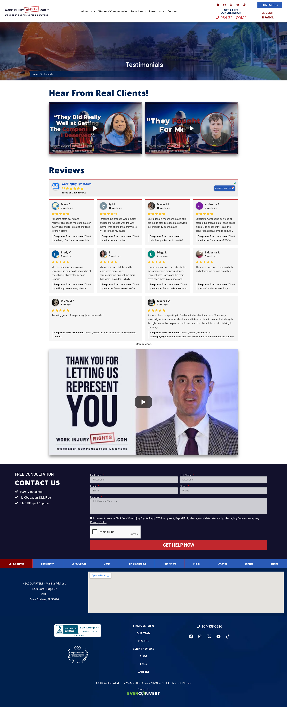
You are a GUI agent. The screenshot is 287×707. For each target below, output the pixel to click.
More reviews (143, 344)
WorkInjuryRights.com (77, 183)
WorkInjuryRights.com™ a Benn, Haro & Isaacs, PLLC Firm (132, 683)
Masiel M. (163, 204)
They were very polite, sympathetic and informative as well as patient (215, 269)
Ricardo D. (164, 300)
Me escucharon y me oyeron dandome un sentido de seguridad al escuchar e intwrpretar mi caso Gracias (71, 273)
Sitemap (187, 683)
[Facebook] (217, 4)
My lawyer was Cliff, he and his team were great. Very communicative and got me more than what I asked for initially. (117, 273)
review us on (223, 188)
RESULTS (143, 641)
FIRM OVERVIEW (143, 626)
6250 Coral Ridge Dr (44, 589)
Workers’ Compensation (113, 11)
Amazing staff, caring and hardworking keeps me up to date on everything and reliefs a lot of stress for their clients (71, 224)
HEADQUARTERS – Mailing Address (44, 583)
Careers (143, 671)
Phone (184, 486)
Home (35, 74)
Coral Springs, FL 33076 (44, 599)
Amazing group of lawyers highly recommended (77, 315)
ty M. (112, 204)
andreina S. (212, 204)
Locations (137, 11)
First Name (96, 475)
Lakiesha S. (212, 252)
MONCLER (67, 300)
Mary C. (66, 204)
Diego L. (162, 252)
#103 (44, 594)
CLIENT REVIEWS (143, 648)
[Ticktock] (244, 4)
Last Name (186, 475)
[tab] (16, 563)
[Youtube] (237, 4)
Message (95, 497)
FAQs (143, 664)
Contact (173, 11)
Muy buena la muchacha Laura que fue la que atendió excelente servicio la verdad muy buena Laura (167, 222)
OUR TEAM (143, 633)
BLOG (143, 656)
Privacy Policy (98, 522)
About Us (87, 11)
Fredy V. (66, 252)
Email (93, 486)
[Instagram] (224, 4)
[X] (231, 4)
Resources (155, 11)
